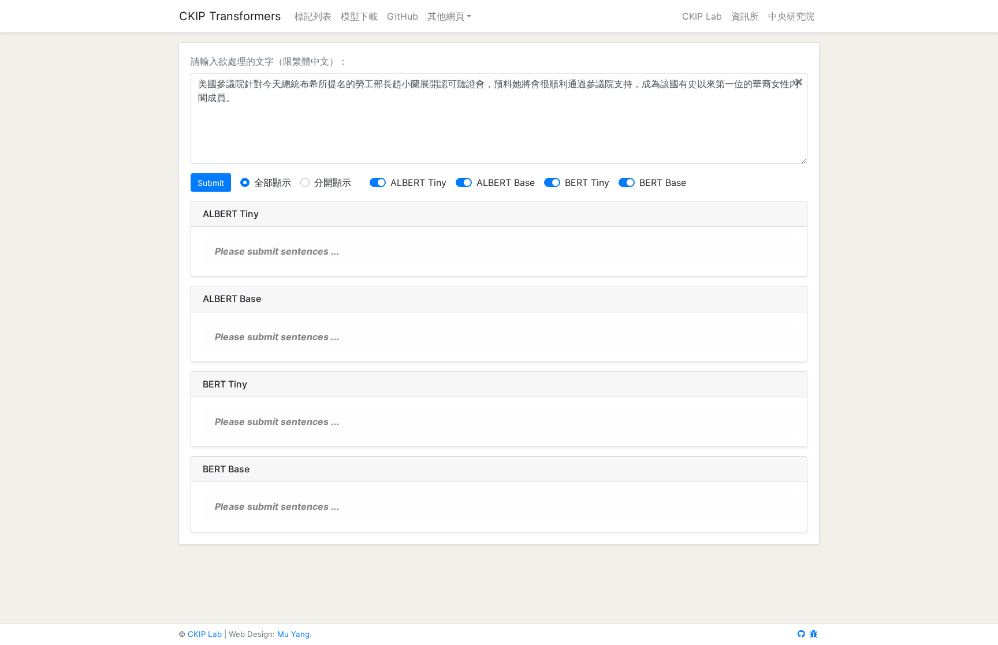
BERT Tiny (587, 182)
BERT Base (662, 182)
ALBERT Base (505, 182)
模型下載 (359, 16)
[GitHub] (801, 634)
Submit (211, 183)
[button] (449, 16)
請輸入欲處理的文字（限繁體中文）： (269, 61)
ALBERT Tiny (418, 182)
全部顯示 (272, 182)
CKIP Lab (702, 16)
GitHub (402, 16)
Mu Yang (293, 634)
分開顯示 (332, 182)
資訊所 (745, 16)
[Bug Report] (813, 634)
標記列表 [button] (313, 16)
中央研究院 (791, 16)
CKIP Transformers (230, 16)
